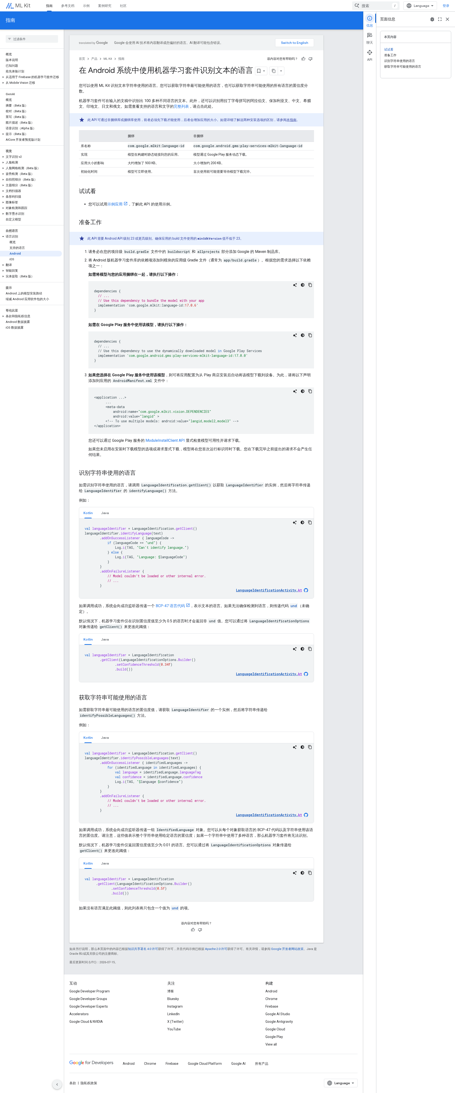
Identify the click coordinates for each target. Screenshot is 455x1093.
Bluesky (173, 999)
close (447, 19)
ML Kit (22, 5)
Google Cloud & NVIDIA (86, 1021)
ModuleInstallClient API (165, 440)
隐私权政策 (89, 1083)
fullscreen (440, 19)
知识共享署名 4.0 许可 (143, 949)
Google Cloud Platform (205, 1063)
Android (271, 991)
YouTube (174, 1029)
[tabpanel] (196, 558)
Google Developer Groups (88, 999)
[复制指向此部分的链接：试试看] (100, 192)
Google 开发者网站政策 (287, 949)
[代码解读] (295, 285)
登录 (446, 6)
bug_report (432, 19)
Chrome (271, 999)
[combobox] (376, 5)
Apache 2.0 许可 (216, 949)
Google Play (274, 1037)
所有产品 (261, 1063)
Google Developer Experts (88, 1006)
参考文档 (67, 6)
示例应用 (115, 204)
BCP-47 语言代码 (170, 606)
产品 (94, 58)
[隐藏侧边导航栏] (57, 1084)
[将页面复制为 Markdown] (273, 71)
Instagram (175, 1006)
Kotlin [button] (88, 513)
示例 (86, 6)
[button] (31, 77)
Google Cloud (275, 1029)
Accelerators (79, 1014)
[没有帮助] (310, 58)
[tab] (88, 512)
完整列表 (181, 106)
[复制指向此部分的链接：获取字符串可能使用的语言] (152, 698)
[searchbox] (32, 39)
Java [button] (105, 513)
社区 (123, 6)
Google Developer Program (89, 991)
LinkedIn (173, 1014)
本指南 (291, 120)
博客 (170, 991)
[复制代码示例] (310, 285)
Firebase (271, 1006)
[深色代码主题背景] (302, 285)
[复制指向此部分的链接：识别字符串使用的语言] (140, 473)
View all (271, 1044)
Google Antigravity (279, 1021)
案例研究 (104, 6)
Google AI (238, 1063)
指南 (49, 6)
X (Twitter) (175, 1021)
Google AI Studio (277, 1014)
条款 (72, 1083)
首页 (82, 58)
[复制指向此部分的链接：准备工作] (106, 223)
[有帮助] (303, 58)
